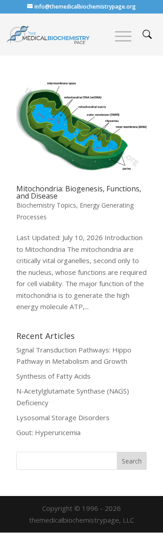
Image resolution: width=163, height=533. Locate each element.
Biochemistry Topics (46, 205)
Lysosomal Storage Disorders (63, 417)
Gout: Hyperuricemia (48, 432)
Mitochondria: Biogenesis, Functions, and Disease (78, 192)
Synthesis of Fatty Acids (53, 375)
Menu (123, 36)
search (147, 34)
